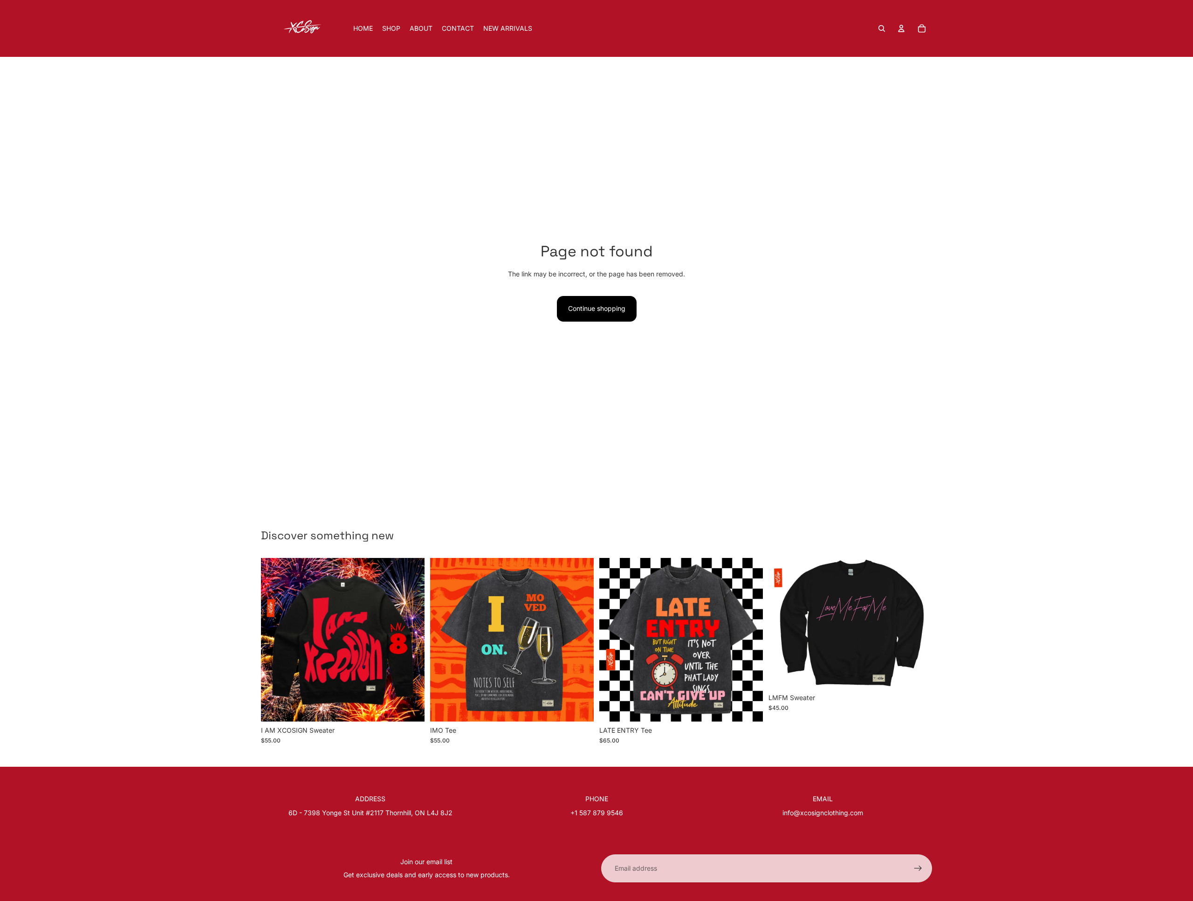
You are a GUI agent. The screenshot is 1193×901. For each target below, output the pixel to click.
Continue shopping (596, 308)
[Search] (881, 28)
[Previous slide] (275, 639)
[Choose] (410, 707)
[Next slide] (411, 639)
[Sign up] (918, 868)
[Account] (901, 28)
